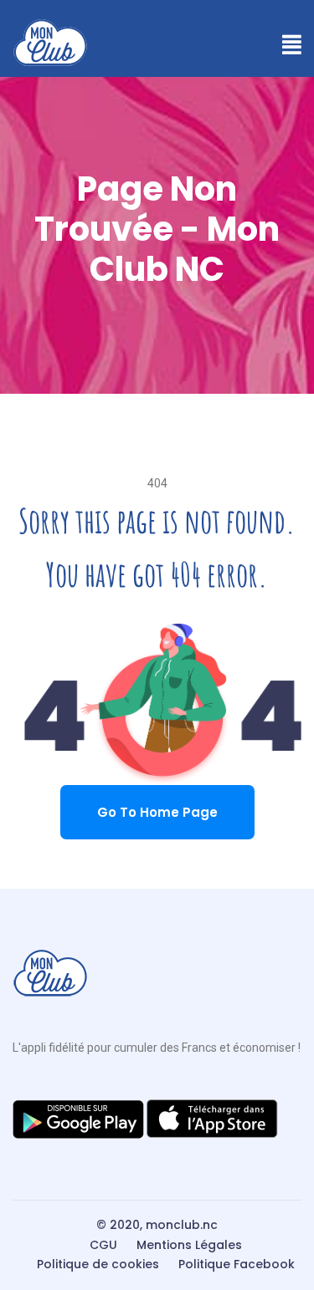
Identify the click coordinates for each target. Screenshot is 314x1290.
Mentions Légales (189, 1244)
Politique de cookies (98, 1264)
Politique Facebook (236, 1264)
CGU (103, 1244)
